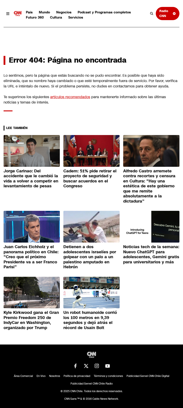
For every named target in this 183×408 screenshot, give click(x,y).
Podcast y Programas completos (104, 12)
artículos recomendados (70, 96)
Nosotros (54, 376)
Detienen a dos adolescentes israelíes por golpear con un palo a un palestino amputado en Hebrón (89, 257)
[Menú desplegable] (8, 13)
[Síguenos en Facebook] (75, 366)
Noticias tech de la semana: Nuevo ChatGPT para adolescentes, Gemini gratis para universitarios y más (151, 254)
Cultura (56, 17)
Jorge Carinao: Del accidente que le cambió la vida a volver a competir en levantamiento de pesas (31, 178)
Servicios (75, 17)
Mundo (44, 12)
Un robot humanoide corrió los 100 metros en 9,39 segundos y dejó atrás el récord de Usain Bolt (90, 320)
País (29, 12)
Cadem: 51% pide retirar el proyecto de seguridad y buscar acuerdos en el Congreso (89, 178)
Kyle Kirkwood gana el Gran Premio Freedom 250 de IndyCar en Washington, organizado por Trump (31, 320)
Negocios (63, 12)
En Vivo (41, 376)
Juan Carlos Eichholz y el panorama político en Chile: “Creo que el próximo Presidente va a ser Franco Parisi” (31, 257)
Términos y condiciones (108, 376)
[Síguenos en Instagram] (96, 366)
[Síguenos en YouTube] (107, 366)
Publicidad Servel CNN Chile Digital (148, 376)
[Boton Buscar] (151, 13)
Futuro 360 (35, 17)
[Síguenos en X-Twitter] (86, 366)
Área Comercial (23, 376)
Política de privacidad (77, 376)
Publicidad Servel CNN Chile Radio (92, 383)
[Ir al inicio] (17, 13)
